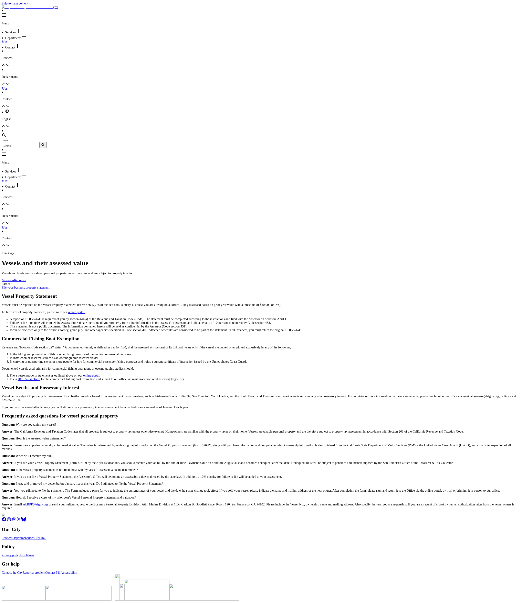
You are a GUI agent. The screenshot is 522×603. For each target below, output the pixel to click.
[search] (43, 145)
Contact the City (12, 572)
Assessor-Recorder (14, 280)
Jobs (4, 41)
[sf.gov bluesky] (23, 520)
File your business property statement (25, 287)
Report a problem (34, 572)
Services (7, 538)
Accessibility (69, 572)
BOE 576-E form (29, 379)
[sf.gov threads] (13, 520)
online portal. (76, 312)
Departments (20, 538)
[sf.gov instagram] (9, 520)
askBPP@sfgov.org (35, 504)
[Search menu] (261, 133)
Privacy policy (11, 555)
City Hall (40, 538)
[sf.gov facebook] (4, 520)
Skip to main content (15, 3)
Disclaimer (27, 555)
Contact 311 (53, 572)
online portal (91, 375)
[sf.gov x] (18, 520)
